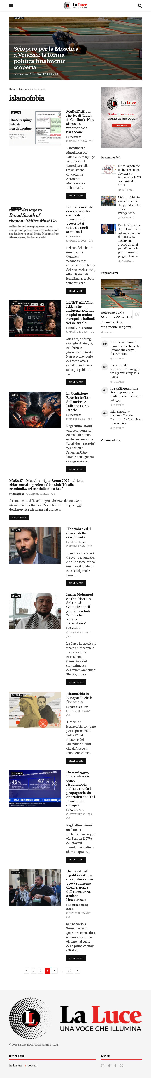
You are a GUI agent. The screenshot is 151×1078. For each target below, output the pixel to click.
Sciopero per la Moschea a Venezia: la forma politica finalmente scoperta (46, 58)
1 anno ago (127, 261)
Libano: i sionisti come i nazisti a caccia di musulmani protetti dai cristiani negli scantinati (79, 219)
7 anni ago (127, 217)
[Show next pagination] (77, 971)
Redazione (75, 137)
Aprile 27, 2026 (77, 141)
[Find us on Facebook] (115, 1066)
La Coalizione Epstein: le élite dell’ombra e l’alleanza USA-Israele (78, 402)
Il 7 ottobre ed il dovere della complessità (78, 533)
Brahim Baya (76, 810)
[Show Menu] (11, 5)
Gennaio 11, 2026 (38, 493)
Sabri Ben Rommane (80, 327)
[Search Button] (140, 5)
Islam (19, 18)
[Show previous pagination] (26, 971)
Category (24, 89)
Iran (15, 395)
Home (12, 89)
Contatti (32, 1065)
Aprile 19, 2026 (77, 240)
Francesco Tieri (26, 74)
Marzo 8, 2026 (77, 419)
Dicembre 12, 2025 (79, 711)
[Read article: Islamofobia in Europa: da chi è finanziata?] (35, 710)
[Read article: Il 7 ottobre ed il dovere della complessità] (35, 545)
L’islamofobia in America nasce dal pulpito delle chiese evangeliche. (129, 205)
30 (69, 970)
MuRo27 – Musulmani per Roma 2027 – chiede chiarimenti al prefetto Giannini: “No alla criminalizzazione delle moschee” (46, 485)
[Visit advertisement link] (121, 117)
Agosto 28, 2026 (49, 74)
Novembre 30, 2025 (80, 814)
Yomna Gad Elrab (78, 707)
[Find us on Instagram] (102, 1066)
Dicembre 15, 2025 (79, 632)
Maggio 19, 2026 (78, 331)
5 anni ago (127, 190)
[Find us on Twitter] (121, 1066)
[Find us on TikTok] (109, 1066)
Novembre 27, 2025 (79, 913)
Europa (17, 695)
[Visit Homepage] (75, 5)
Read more (77, 195)
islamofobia (38, 89)
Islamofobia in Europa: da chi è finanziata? (79, 698)
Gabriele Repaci (77, 542)
